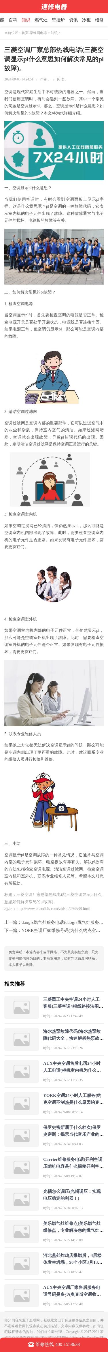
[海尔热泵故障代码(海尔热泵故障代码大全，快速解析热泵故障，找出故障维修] (21, 1048)
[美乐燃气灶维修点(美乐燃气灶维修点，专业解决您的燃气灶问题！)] (21, 1240)
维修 (99, 20)
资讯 (73, 20)
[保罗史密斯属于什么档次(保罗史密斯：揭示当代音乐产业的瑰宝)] (21, 1144)
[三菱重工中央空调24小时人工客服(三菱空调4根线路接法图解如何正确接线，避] (21, 1016)
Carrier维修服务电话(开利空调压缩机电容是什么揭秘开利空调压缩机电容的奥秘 (73, 1166)
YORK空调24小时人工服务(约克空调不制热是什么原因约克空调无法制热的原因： (73, 1102)
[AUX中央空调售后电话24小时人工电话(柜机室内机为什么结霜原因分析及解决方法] (21, 1080)
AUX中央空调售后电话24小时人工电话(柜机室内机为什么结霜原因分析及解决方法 (72, 1070)
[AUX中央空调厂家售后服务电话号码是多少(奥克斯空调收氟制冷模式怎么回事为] (21, 1304)
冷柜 (86, 20)
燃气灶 (41, 20)
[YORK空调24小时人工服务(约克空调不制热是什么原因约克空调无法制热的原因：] (21, 1112)
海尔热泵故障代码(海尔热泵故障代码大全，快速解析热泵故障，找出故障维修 (72, 1038)
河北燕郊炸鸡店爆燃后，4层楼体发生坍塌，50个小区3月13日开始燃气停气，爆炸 (72, 1262)
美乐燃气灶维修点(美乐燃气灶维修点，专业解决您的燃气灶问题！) (73, 1230)
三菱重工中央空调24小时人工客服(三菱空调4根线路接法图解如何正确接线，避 (73, 1006)
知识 (26, 20)
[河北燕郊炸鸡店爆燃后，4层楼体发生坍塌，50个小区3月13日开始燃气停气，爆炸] (21, 1272)
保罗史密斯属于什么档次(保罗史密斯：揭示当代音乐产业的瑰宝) (73, 1134)
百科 (13, 20)
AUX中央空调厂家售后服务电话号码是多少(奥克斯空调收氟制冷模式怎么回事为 (72, 1294)
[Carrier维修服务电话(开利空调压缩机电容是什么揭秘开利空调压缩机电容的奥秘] (21, 1176)
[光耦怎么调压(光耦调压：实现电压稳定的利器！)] (21, 1208)
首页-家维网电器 (34, 33)
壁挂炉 (58, 20)
